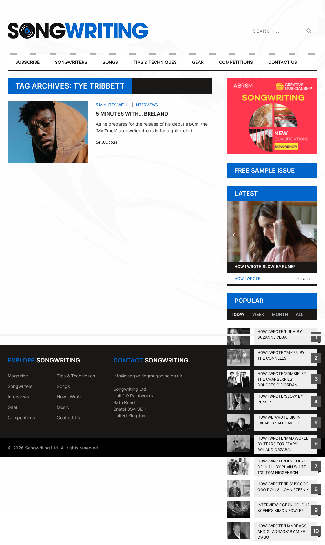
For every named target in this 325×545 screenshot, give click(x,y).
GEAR (198, 62)
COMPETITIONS (236, 62)
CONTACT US (282, 62)
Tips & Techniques (76, 375)
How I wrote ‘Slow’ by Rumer (265, 266)
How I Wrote (247, 278)
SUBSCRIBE (27, 62)
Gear (12, 407)
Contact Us (68, 417)
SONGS (110, 62)
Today (238, 314)
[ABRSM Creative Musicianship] (272, 152)
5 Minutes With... (113, 105)
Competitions (21, 417)
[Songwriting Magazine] (108, 31)
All (299, 314)
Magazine (18, 375)
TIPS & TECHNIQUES (155, 62)
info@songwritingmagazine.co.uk (147, 375)
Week (258, 314)
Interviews (146, 105)
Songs (63, 386)
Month (280, 314)
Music (63, 407)
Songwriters (20, 386)
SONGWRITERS (71, 62)
